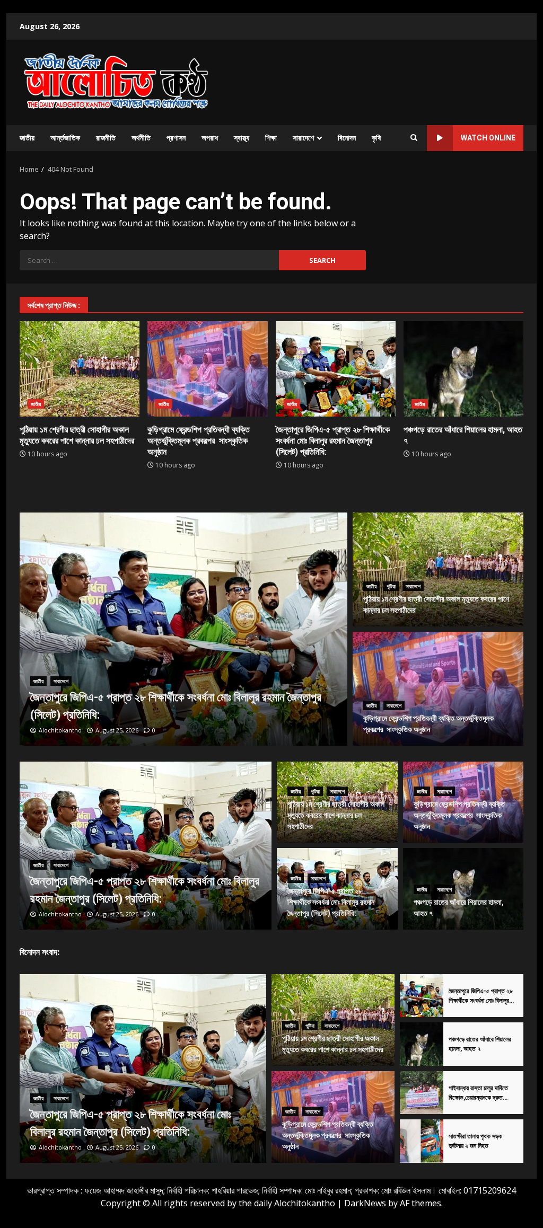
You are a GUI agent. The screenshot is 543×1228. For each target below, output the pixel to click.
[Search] (413, 138)
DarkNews (365, 1203)
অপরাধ (210, 138)
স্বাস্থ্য (241, 138)
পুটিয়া (391, 586)
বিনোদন (347, 138)
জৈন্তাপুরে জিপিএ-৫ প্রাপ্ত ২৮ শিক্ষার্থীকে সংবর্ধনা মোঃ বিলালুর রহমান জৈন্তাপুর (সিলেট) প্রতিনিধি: (336, 369)
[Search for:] (149, 260)
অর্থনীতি (141, 138)
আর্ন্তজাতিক (65, 138)
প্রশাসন (176, 138)
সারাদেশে (303, 138)
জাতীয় (27, 138)
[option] (183, 629)
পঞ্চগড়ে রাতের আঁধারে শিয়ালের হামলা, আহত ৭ (463, 369)
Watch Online (488, 138)
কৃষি (376, 138)
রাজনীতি (106, 138)
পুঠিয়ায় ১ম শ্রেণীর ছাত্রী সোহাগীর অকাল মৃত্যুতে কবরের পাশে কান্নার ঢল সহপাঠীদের (79, 369)
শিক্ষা (271, 138)
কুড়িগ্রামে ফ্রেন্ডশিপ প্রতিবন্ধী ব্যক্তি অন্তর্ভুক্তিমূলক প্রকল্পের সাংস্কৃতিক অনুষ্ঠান (207, 369)
